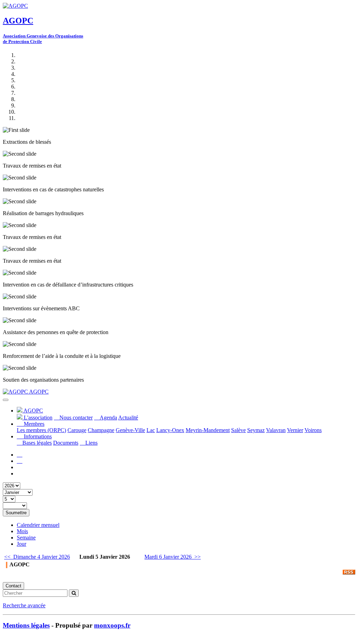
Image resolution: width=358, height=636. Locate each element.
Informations (37, 436)
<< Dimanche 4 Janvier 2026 (37, 557)
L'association (37, 418)
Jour (21, 544)
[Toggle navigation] (5, 400)
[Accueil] (19, 455)
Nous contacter (75, 418)
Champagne (101, 430)
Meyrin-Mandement (208, 430)
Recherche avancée (24, 605)
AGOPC (38, 392)
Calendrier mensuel (38, 525)
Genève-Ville (130, 430)
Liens (91, 443)
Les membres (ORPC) (41, 430)
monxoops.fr (112, 625)
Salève (238, 430)
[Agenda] (19, 461)
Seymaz (256, 430)
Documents (65, 443)
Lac (150, 430)
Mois (22, 531)
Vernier (295, 430)
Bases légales (36, 443)
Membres (33, 424)
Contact (13, 585)
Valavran (276, 430)
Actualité (128, 418)
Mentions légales (26, 625)
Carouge (76, 430)
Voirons (313, 430)
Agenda (107, 418)
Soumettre (16, 512)
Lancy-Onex (170, 430)
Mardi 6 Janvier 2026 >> (172, 557)
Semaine (26, 537)
